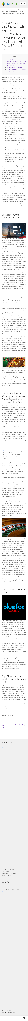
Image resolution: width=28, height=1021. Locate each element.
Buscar (14, 1018)
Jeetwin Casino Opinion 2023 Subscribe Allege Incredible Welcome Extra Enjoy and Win (8, 723)
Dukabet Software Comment (14, 59)
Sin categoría (9, 9)
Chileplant (21, 20)
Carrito (21, 1017)
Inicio (4, 9)
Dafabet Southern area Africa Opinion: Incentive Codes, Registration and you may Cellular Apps (16, 63)
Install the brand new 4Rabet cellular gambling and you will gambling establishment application (20, 724)
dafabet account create (19, 104)
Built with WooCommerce (8, 1012)
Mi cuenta (4, 1018)
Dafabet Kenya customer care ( (14, 67)
